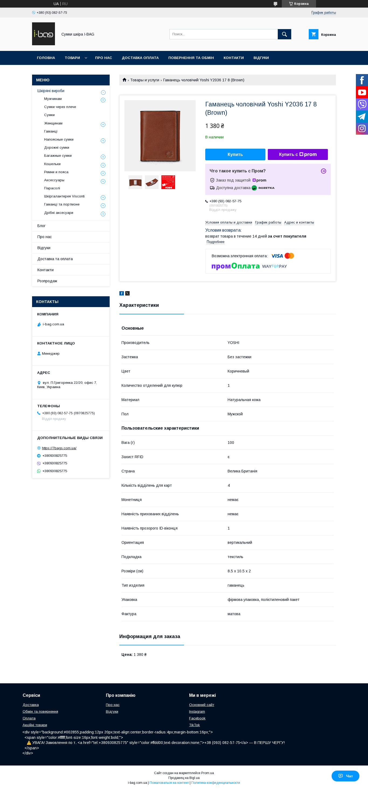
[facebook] (121, 294)
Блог (41, 226)
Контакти (234, 58)
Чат (349, 776)
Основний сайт (201, 705)
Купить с (288, 154)
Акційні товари (35, 725)
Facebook (197, 718)
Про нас (103, 58)
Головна (46, 58)
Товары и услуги (144, 80)
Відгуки (261, 58)
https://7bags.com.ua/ (59, 448)
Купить (235, 154)
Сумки (49, 115)
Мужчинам (53, 99)
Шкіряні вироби (50, 91)
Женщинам (53, 123)
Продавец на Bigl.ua (184, 778)
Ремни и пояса (56, 172)
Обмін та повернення (40, 711)
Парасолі (52, 188)
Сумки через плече (60, 107)
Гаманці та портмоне (61, 204)
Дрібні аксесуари (58, 213)
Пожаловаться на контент (169, 783)
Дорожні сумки (56, 147)
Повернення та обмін (191, 58)
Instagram (197, 711)
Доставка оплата (140, 58)
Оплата (29, 718)
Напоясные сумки (59, 139)
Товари (72, 58)
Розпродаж (47, 281)
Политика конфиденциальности (215, 783)
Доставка (31, 705)
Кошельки (52, 164)
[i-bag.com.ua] (43, 44)
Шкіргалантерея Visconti (64, 196)
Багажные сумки (58, 156)
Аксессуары (54, 180)
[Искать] (284, 34)
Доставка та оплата (55, 259)
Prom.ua (207, 773)
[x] (127, 294)
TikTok (194, 725)
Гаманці (50, 131)
